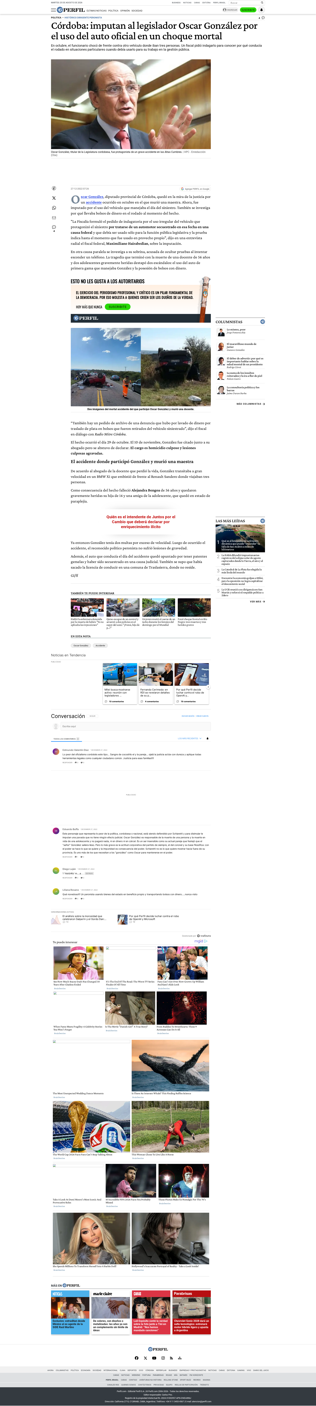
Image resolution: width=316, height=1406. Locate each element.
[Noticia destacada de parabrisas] (191, 1294)
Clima (122, 1370)
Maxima (206, 1380)
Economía (85, 1370)
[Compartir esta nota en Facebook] (54, 188)
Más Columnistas (249, 404)
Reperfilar (161, 1370)
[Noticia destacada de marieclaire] (111, 1294)
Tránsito (204, 1385)
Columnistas (229, 321)
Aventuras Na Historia (150, 1380)
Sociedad (137, 10)
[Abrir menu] (53, 10)
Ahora (50, 1370)
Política (113, 10)
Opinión (125, 10)
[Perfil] (71, 1285)
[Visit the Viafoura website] (204, 935)
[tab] (66, 738)
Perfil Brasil (219, 3)
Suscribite (248, 10)
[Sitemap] (179, 1358)
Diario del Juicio (261, 1370)
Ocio (141, 1370)
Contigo (133, 1380)
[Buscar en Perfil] (262, 2)
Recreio (197, 1380)
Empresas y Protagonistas (193, 1370)
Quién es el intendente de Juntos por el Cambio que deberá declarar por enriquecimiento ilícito (140, 522)
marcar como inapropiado (202, 764)
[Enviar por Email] (54, 218)
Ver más (255, 601)
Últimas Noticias (96, 10)
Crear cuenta (202, 716)
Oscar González (81, 645)
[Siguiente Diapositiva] (208, 687)
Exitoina (231, 1370)
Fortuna (146, 1375)
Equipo (169, 1385)
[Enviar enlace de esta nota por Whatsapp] (54, 208)
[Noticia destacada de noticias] (70, 1294)
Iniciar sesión (188, 716)
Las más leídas (230, 521)
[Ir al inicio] (71, 10)
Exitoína (206, 3)
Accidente (100, 645)
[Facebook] (136, 1358)
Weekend (136, 1375)
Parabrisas (158, 1375)
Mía (175, 1375)
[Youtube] (154, 1358)
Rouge (169, 1375)
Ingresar (232, 10)
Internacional (111, 1370)
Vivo (249, 1370)
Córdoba (149, 1370)
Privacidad (159, 1385)
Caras (197, 3)
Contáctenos (144, 1385)
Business (176, 3)
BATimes (183, 1375)
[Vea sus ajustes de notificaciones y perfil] (261, 10)
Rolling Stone (171, 1380)
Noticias (187, 3)
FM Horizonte (196, 1375)
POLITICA (56, 17)
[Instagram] (163, 1358)
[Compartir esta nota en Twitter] (54, 198)
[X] (145, 1358)
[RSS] (171, 1358)
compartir (190, 762)
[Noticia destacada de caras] (151, 1294)
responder (67, 762)
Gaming (241, 1370)
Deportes (132, 1370)
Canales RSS (113, 1385)
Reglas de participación (186, 1385)
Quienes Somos (128, 1385)
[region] (131, 826)
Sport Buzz (185, 1380)
